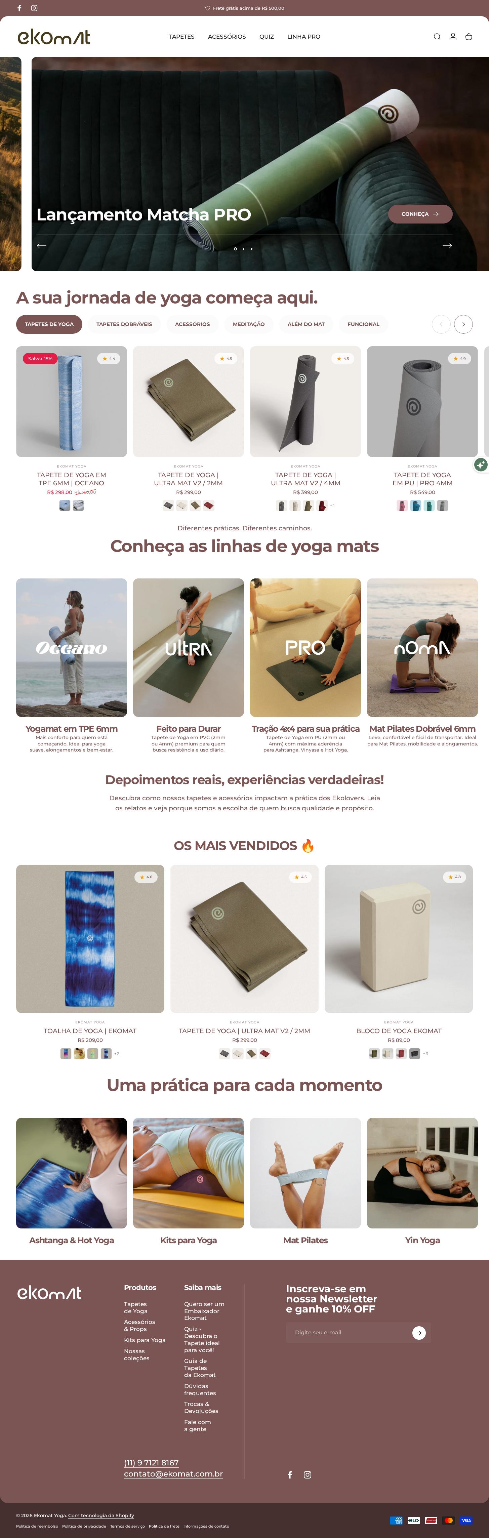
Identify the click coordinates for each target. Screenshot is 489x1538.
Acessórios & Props (139, 1325)
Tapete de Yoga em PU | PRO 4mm (423, 479)
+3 (425, 1054)
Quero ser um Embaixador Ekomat (204, 1311)
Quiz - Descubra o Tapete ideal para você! (202, 1339)
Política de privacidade (84, 1526)
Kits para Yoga (145, 1340)
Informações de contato (206, 1526)
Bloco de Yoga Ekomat (399, 1031)
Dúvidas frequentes (200, 1390)
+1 (332, 505)
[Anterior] (41, 245)
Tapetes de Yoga (136, 1307)
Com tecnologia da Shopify (101, 1515)
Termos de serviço (127, 1526)
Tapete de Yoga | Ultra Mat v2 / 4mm (305, 479)
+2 (117, 1054)
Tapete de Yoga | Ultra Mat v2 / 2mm (188, 479)
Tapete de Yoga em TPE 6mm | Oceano (71, 479)
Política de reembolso (37, 1526)
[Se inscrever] (419, 1333)
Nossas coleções (137, 1355)
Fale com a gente (197, 1425)
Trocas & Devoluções (201, 1407)
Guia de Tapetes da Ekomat (200, 1368)
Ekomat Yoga (71, 466)
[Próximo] (447, 245)
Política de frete (164, 1526)
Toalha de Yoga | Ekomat (90, 1031)
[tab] (49, 324)
